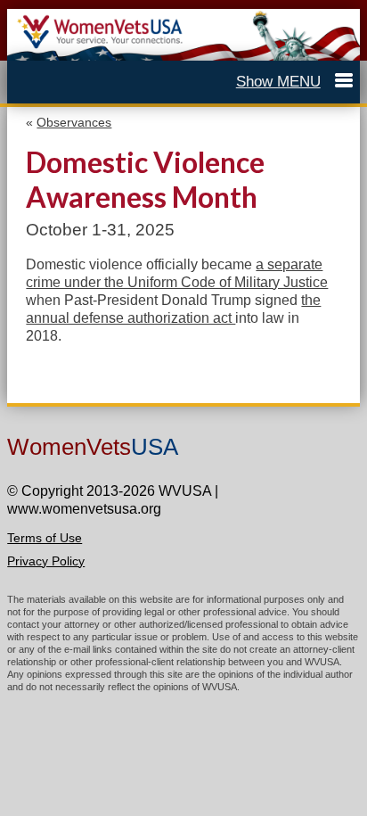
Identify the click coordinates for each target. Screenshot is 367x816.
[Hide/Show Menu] (294, 81)
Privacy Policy (46, 561)
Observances (74, 122)
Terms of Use (44, 538)
